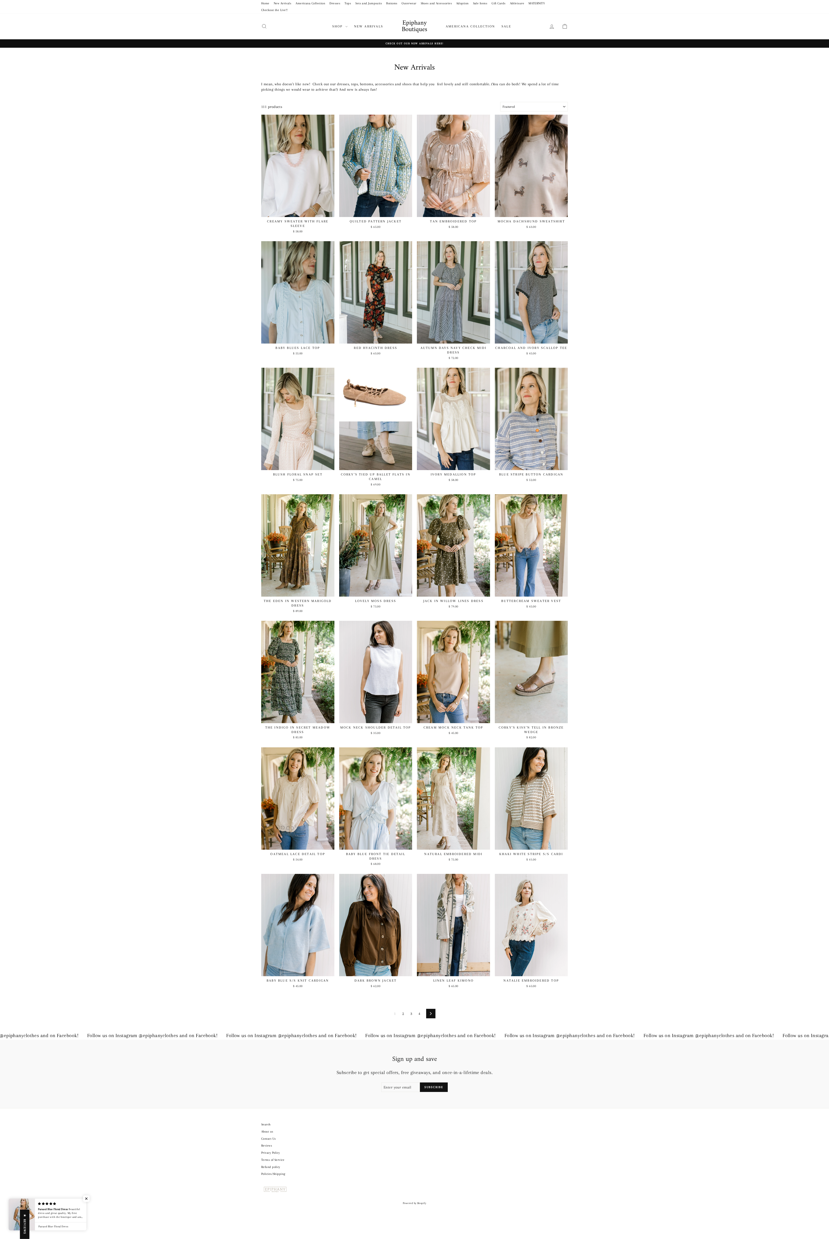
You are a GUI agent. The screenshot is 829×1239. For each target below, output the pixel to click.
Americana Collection (310, 3)
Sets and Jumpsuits (368, 3)
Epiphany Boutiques (414, 26)
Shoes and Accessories (436, 3)
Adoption (462, 3)
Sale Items (480, 3)
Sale (506, 26)
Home (265, 3)
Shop (338, 26)
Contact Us (268, 1138)
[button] (86, 1198)
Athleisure (517, 3)
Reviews (266, 1145)
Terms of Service (272, 1159)
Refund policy (270, 1167)
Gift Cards (499, 3)
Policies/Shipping (273, 1174)
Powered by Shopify (414, 1203)
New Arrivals (282, 3)
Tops (348, 3)
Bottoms (391, 3)
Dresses (334, 3)
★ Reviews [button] (24, 1224)
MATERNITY (536, 3)
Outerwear (409, 3)
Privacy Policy (270, 1152)
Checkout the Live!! (274, 10)
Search (266, 1124)
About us (267, 1131)
